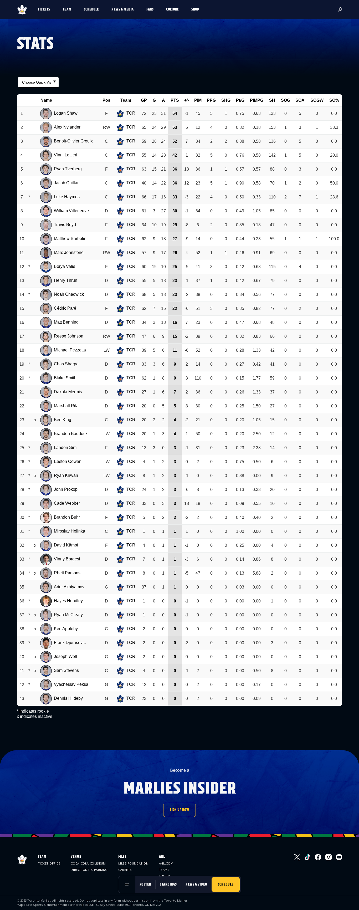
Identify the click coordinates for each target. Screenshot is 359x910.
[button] (46, 9)
